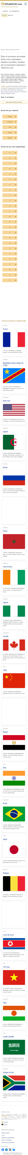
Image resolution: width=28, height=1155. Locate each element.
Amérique (10, 122)
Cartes (5, 11)
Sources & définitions (6, 1140)
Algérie (5, 431)
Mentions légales (5, 1132)
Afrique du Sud (8, 1072)
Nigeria (5, 602)
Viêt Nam (6, 967)
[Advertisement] (14, 34)
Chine (5, 670)
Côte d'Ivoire (7, 566)
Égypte (5, 732)
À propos (5, 1122)
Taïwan (16, 91)
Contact (5, 1124)
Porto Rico (11, 91)
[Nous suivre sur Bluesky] (13, 1149)
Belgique (6, 873)
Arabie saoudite (8, 1036)
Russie (5, 467)
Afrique (10, 116)
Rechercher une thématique (7, 1142)
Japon (5, 839)
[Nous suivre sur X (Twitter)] (10, 1149)
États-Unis (6, 400)
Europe (10, 132)
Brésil (5, 803)
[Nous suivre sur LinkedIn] (6, 1149)
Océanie (10, 138)
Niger (5, 1002)
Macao (6, 91)
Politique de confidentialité (7, 1137)
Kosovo (2, 91)
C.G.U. (3, 1135)
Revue (10, 15)
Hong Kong (20, 90)
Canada (5, 636)
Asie (10, 127)
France (5, 329)
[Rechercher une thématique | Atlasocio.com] (25, 4)
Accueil (2, 49)
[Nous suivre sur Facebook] (2, 1149)
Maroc (5, 531)
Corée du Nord (8, 935)
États (4, 15)
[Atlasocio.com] (12, 4)
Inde (4, 767)
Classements (14, 11)
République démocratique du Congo (13, 364)
